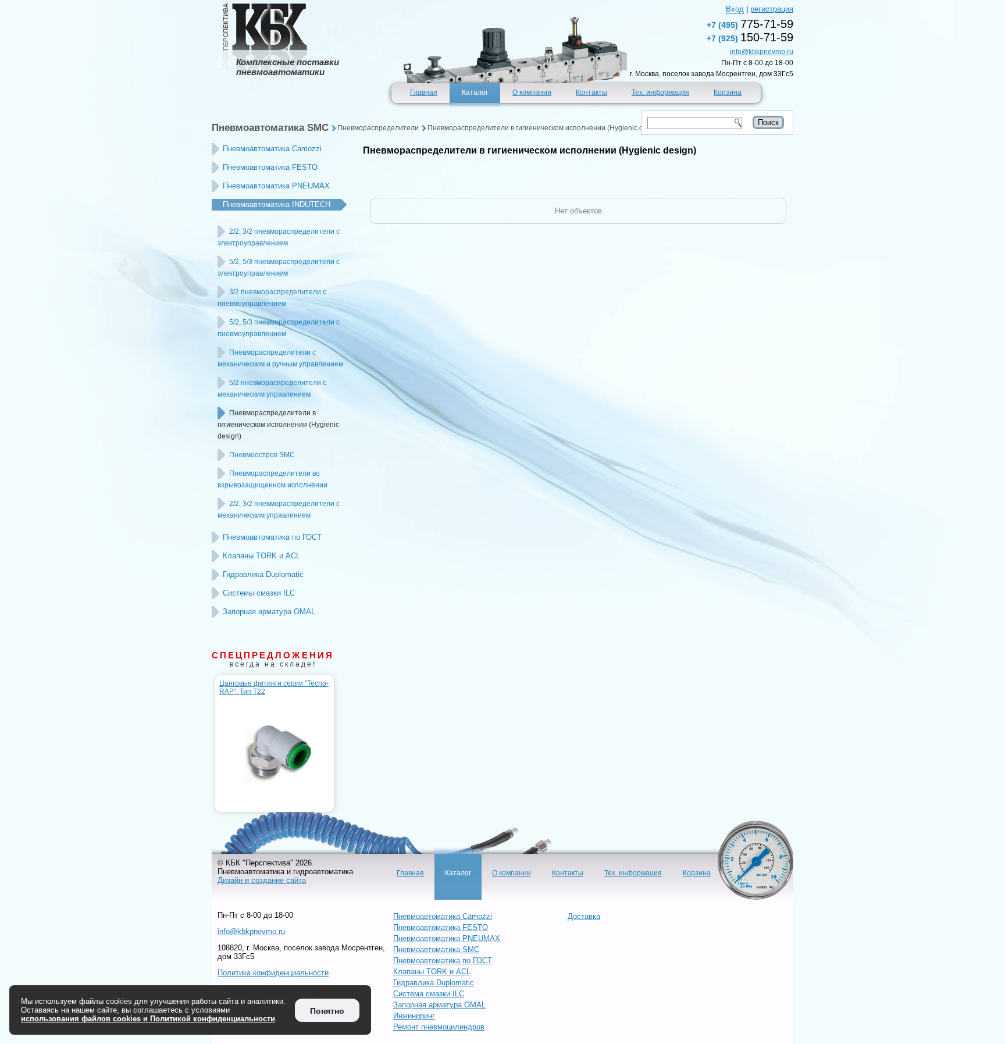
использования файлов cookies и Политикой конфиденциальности (148, 1018)
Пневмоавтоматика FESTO (270, 167)
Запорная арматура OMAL (269, 611)
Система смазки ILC (428, 993)
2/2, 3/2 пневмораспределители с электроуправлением (279, 237)
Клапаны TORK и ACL (261, 555)
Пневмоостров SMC (262, 455)
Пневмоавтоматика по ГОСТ (272, 537)
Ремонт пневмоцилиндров (438, 1026)
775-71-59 (750, 23)
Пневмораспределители (378, 128)
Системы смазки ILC (259, 593)
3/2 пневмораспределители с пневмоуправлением (272, 298)
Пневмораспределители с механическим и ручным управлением (280, 358)
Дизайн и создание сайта (262, 880)
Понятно (327, 1011)
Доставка (584, 916)
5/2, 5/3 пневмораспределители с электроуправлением (279, 267)
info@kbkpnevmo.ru (761, 52)
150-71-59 (750, 37)
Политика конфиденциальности (273, 972)
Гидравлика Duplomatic (263, 574)
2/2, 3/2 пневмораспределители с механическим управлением (279, 509)
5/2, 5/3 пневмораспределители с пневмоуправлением (279, 328)
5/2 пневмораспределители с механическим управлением (272, 388)
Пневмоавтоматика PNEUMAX (276, 185)
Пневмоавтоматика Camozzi (272, 148)
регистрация (771, 9)
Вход (735, 9)
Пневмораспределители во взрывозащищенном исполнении (272, 479)
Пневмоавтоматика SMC (270, 127)
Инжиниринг (414, 1015)
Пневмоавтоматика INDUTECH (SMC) (274, 210)
